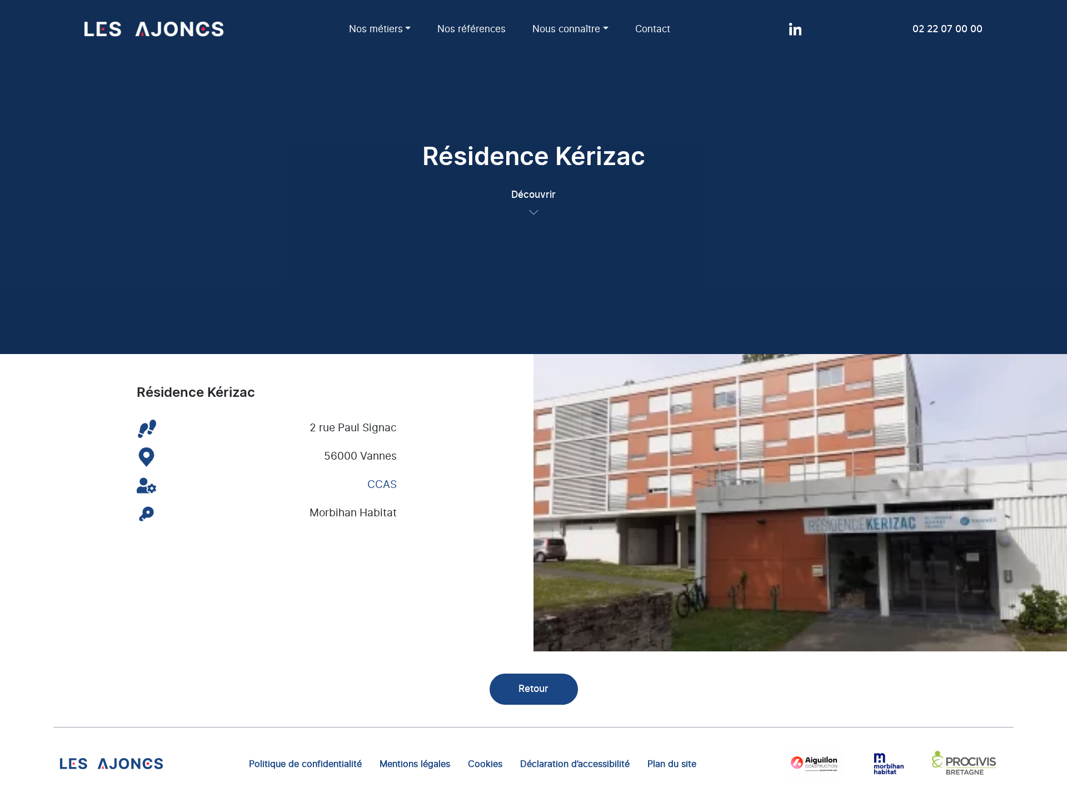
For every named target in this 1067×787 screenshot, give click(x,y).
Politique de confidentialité (305, 763)
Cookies (485, 763)
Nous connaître (566, 29)
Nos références (471, 29)
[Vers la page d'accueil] (111, 763)
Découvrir (533, 195)
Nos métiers (376, 29)
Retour (533, 689)
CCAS (382, 485)
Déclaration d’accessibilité (575, 763)
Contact (652, 29)
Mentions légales (415, 763)
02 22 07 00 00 (948, 29)
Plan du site (671, 763)
